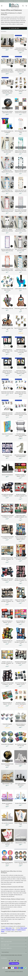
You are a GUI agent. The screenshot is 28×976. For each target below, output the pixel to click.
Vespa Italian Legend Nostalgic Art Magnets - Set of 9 (21, 517)
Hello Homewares (11, 971)
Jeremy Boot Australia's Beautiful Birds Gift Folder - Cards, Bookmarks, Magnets (7, 70)
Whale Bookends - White (20, 842)
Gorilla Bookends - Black (7, 48)
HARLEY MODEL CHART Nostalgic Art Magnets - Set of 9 (7, 601)
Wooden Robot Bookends (20, 803)
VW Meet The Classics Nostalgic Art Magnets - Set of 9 (21, 496)
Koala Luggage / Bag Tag (7, 308)
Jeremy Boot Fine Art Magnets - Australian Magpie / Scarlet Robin (20, 351)
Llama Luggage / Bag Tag (20, 288)
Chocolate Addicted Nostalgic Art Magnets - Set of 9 (21, 642)
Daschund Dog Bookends (7, 474)
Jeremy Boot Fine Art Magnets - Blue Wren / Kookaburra (7, 372)
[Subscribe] (26, 952)
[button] (23, 6)
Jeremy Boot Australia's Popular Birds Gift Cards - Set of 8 (7, 414)
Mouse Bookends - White (20, 763)
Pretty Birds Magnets (7, 724)
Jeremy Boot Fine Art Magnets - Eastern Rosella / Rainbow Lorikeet (21, 372)
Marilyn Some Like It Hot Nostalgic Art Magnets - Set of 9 (21, 580)
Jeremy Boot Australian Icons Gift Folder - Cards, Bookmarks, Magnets (7, 91)
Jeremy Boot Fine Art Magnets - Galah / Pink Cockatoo (7, 351)
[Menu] (1, 6)
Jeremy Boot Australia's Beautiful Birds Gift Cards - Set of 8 (21, 393)
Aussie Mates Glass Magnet (7, 744)
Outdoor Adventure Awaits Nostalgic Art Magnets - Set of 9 (7, 559)
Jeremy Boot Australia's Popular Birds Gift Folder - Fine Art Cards (20, 70)
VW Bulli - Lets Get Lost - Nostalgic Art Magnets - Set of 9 (7, 663)
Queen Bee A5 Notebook (7, 433)
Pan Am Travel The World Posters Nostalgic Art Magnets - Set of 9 (20, 538)
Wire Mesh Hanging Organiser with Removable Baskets (20, 435)
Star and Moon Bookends (7, 823)
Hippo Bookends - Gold (7, 783)
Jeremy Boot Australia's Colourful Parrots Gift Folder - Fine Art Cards (20, 49)
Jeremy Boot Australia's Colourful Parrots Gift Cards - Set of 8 (21, 414)
